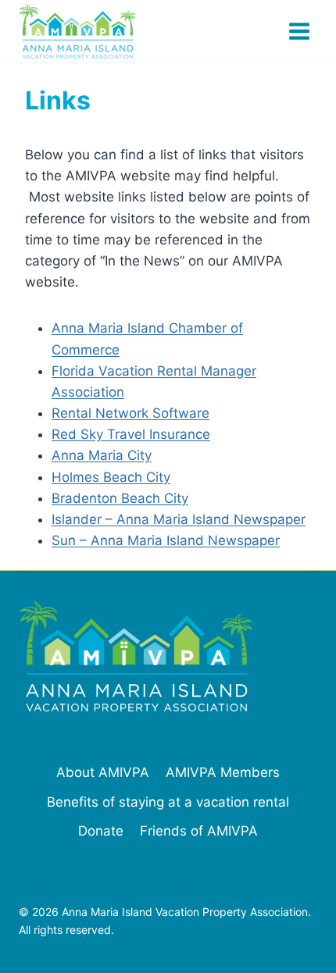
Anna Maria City (102, 455)
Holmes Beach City (111, 477)
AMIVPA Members (223, 772)
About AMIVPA (102, 772)
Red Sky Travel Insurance (131, 434)
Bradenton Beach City (120, 498)
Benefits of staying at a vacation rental (168, 802)
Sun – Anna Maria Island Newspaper (166, 540)
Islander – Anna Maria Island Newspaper (179, 519)
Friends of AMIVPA (199, 831)
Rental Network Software (130, 413)
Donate (100, 831)
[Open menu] (299, 31)
